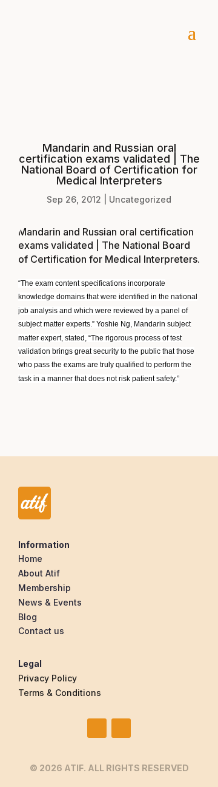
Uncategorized (140, 199)
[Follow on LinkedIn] (97, 728)
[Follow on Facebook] (121, 728)
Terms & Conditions (59, 692)
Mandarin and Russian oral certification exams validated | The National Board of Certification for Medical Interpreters (107, 245)
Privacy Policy (47, 678)
